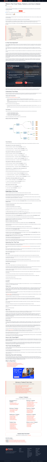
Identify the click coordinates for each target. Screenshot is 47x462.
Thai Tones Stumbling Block (29, 34)
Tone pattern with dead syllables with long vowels (17, 37)
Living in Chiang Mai (29, 424)
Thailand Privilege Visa (13, 427)
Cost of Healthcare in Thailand (14, 415)
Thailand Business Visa (13, 423)
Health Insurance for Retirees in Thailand (32, 402)
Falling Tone (28, 30)
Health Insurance (29, 450)
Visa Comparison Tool (38, 453)
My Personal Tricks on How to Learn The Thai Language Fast (23, 388)
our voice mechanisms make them (25, 246)
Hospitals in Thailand (12, 416)
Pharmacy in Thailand (13, 417)
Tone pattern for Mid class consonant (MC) (16, 34)
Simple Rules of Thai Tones (12, 39)
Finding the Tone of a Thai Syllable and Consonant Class (14, 363)
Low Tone (28, 29)
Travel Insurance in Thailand (30, 419)
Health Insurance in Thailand (30, 415)
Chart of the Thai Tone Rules (13, 31)
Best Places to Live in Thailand (31, 423)
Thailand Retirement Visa (30, 404)
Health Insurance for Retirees (30, 416)
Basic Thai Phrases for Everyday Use (12, 365)
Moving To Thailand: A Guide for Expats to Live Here (22, 385)
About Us (20, 449)
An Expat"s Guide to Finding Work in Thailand (21, 392)
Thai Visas (28, 449)
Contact (20, 450)
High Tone (28, 31)
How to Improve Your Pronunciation (11, 362)
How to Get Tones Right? (29, 33)
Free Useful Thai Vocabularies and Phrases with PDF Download (15, 364)
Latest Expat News (38, 454)
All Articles (37, 455)
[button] (42, 1)
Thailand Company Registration (14, 404)
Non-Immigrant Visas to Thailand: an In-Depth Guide (22, 389)
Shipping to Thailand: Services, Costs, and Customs (22, 390)
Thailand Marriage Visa (13, 426)
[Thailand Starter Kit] (6, 1)
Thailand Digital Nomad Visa (13, 424)
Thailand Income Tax (29, 412)
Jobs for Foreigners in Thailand (14, 409)
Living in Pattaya (29, 426)
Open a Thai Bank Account (30, 409)
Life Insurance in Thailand (30, 417)
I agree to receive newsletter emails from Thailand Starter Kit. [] (15, 12)
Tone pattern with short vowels (14, 38)
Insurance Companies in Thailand (31, 420)
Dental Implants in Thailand (13, 419)
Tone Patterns (11, 32)
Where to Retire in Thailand (30, 406)
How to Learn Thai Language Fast (11, 366)
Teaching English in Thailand (13, 410)
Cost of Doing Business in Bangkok (14, 403)
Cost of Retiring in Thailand (30, 403)
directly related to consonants (13, 97)
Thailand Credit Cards (30, 410)
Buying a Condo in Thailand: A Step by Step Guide (21, 386)
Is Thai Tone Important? (11, 28)
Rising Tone (28, 32)
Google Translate (10, 329)
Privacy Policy (23, 12)
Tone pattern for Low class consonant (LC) (16, 33)
